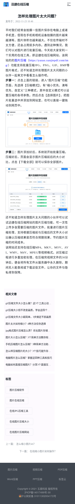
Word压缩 (12, 479)
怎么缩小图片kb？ (26, 444)
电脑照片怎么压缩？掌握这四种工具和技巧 (29, 358)
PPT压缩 (37, 479)
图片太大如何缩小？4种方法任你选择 (26, 323)
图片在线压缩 (17, 400)
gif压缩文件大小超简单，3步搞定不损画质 (28, 317)
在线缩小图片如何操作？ (43, 451)
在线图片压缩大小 (19, 421)
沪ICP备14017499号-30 (37, 492)
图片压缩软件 (17, 390)
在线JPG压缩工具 (19, 411)
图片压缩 (20, 60)
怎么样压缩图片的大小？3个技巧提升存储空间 (29, 351)
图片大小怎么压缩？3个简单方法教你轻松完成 (29, 337)
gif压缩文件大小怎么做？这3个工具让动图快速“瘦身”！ (29, 303)
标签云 (62, 479)
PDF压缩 (62, 469)
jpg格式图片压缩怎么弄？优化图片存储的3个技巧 (29, 330)
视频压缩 (37, 469)
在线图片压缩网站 (19, 432)
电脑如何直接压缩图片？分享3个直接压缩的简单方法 (29, 364)
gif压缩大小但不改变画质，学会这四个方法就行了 (29, 310)
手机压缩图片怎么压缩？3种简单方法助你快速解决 (29, 344)
